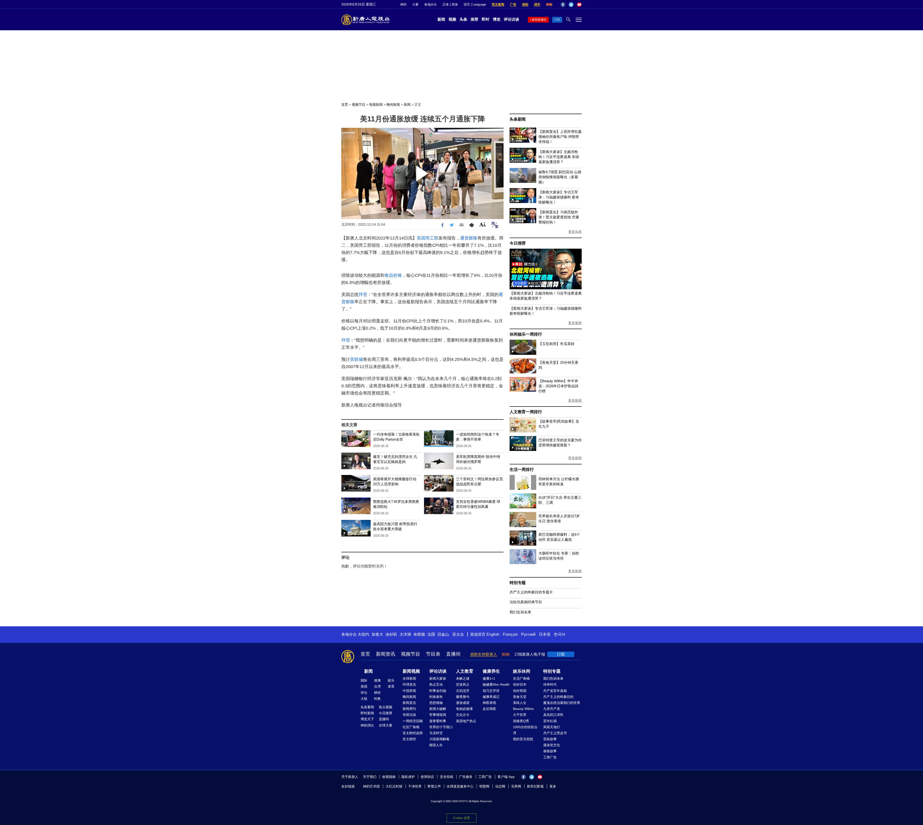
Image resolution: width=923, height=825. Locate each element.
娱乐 (391, 680)
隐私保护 (408, 777)
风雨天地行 (551, 727)
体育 (391, 686)
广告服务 (466, 777)
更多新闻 (575, 400)
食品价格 (393, 275)
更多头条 (575, 232)
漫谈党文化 (551, 745)
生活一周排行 (522, 469)
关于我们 (369, 777)
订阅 (561, 654)
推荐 (474, 19)
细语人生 (436, 745)
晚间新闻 (393, 104)
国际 (364, 680)
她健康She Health (496, 684)
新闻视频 (411, 671)
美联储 (356, 359)
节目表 (433, 654)
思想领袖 (436, 703)
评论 (364, 693)
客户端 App (506, 777)
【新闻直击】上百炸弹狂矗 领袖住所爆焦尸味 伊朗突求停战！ (560, 136)
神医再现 (489, 703)
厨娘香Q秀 (521, 721)
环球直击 (409, 684)
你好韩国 (519, 691)
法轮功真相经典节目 (526, 602)
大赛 (415, 4)
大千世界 (519, 715)
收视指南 (389, 777)
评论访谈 (511, 19)
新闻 (441, 19)
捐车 (537, 4)
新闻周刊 (409, 709)
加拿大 (377, 634)
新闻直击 (409, 703)
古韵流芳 (462, 691)
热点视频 (385, 707)
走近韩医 (489, 709)
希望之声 (434, 786)
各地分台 (430, 4)
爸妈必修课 (464, 709)
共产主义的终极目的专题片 (531, 592)
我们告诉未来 (520, 612)
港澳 (377, 680)
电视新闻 (376, 104)
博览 (496, 19)
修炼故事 (550, 751)
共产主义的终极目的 (558, 697)
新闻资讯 (385, 654)
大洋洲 (405, 634)
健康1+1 (489, 678)
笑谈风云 (462, 684)
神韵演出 (367, 725)
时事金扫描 (437, 691)
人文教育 (464, 671)
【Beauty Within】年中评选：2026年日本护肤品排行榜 (558, 386)
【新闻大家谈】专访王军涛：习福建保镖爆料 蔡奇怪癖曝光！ (558, 197)
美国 (364, 686)
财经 (377, 693)
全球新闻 (409, 678)
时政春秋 (436, 697)
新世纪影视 (535, 786)
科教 (377, 699)
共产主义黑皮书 (555, 733)
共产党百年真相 (555, 691)
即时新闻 (367, 713)
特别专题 (518, 582)
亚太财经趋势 (413, 733)
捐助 (525, 4)
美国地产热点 (466, 721)
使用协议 (427, 777)
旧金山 (443, 634)
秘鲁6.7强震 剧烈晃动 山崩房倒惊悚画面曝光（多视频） (559, 177)
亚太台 (458, 634)
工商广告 (550, 757)
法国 (431, 634)
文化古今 (462, 715)
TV (558, 19)
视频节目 (358, 104)
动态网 (500, 786)
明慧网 (484, 786)
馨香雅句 (462, 697)
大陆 (364, 699)
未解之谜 (462, 678)
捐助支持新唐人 (483, 654)
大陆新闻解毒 (439, 739)
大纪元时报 (394, 786)
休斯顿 (419, 634)
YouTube (579, 4)
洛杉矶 (391, 634)
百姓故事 (550, 739)
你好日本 (519, 684)
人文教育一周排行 (526, 412)
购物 (549, 4)
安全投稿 (446, 777)
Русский (528, 634)
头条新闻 (518, 119)
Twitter (571, 4)
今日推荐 (518, 243)
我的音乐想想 (523, 739)
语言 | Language (475, 4)
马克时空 (436, 733)
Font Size (482, 224)
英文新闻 (498, 4)
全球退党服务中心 (460, 786)
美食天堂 (519, 697)
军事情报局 (437, 715)
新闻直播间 (539, 19)
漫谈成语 (462, 703)
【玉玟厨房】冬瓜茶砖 (556, 344)
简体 (455, 4)
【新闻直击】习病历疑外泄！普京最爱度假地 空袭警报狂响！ (558, 217)
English (492, 634)
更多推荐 (575, 323)
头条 (463, 19)
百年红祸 (550, 721)
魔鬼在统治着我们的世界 (561, 703)
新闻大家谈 (437, 678)
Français (510, 634)
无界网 (516, 786)
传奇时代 (550, 684)
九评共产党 (551, 709)
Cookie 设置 (461, 818)
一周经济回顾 (413, 721)
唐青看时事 (437, 721)
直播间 (453, 654)
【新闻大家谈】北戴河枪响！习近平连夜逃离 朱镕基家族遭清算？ (558, 157)
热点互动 (436, 684)
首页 (344, 104)
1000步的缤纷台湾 (525, 730)
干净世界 (415, 786)
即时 (485, 19)
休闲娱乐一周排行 (526, 334)
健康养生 (491, 671)
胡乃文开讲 (491, 691)
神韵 (403, 4)
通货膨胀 (468, 238)
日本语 (544, 634)
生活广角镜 (521, 678)
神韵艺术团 (371, 786)
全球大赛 (385, 725)
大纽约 (363, 634)
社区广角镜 (411, 727)
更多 (552, 786)
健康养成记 (491, 697)
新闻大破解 (437, 709)
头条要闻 (367, 707)
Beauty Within (523, 709)
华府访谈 (409, 715)
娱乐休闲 (521, 671)
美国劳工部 (427, 238)
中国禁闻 (409, 691)
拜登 (363, 294)
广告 (513, 4)
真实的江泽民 (553, 715)
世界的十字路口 (441, 727)
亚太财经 (409, 739)
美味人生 (519, 703)
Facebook (563, 4)
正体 (446, 4)
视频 (452, 19)
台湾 (377, 686)
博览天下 (367, 719)
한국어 (559, 634)
